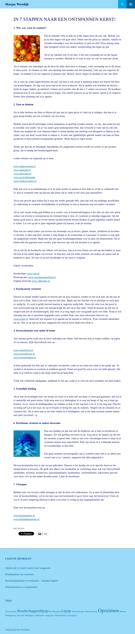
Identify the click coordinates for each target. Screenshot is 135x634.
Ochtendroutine (91, 612)
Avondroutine (11, 612)
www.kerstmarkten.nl (24, 515)
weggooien (49, 615)
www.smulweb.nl (22, 170)
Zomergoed (71, 615)
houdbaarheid (55, 612)
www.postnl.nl (21, 319)
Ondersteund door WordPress (17, 630)
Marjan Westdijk (17, 4)
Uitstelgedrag (10, 615)
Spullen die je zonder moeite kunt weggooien (27, 568)
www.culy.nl (33, 273)
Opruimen (108, 610)
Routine (123, 612)
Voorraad (20, 615)
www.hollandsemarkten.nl (26, 519)
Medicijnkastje (78, 612)
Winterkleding (60, 615)
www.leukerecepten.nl (25, 166)
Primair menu (131, 4)
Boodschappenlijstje (33, 611)
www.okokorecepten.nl (25, 181)
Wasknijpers (30, 615)
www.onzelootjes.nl (23, 350)
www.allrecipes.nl (22, 173)
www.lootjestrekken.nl (25, 357)
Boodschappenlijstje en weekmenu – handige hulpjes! (31, 580)
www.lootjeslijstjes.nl (24, 354)
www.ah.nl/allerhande (24, 177)
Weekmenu (39, 615)
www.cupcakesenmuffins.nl (42, 277)
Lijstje (66, 611)
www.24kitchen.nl (41, 281)
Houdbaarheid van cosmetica (19, 574)
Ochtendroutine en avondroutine (21, 587)
